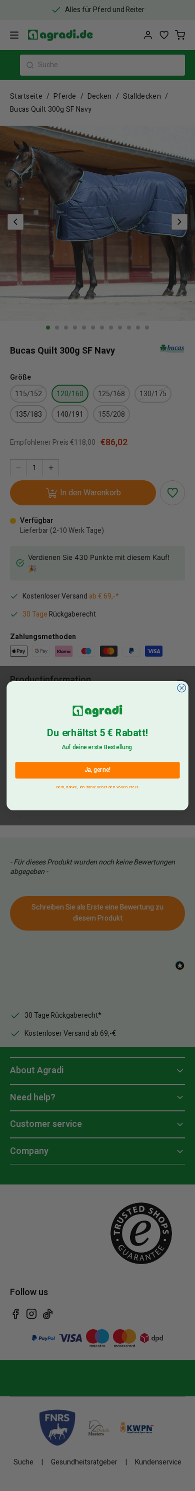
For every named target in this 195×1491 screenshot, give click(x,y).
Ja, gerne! (97, 769)
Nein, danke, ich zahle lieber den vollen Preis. (98, 785)
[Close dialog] (182, 688)
